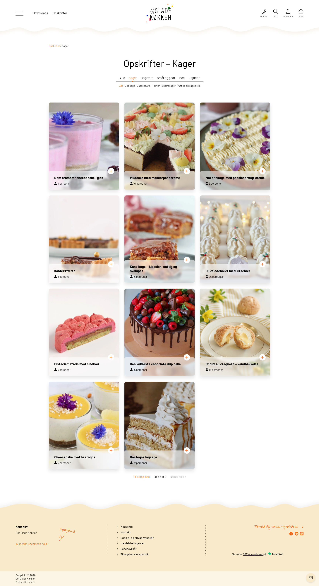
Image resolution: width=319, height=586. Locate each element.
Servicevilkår (128, 548)
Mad (182, 78)
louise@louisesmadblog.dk (32, 543)
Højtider (194, 78)
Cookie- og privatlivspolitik (137, 537)
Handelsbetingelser (132, 543)
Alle (122, 78)
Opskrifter (54, 45)
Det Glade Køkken (25, 578)
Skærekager (169, 85)
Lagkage (130, 85)
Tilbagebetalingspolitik (134, 554)
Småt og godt (166, 78)
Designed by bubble (25, 582)
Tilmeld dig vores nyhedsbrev (276, 527)
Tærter (156, 85)
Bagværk (147, 78)
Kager (133, 78)
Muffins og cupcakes (188, 85)
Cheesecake (143, 85)
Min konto (126, 526)
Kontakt (125, 532)
